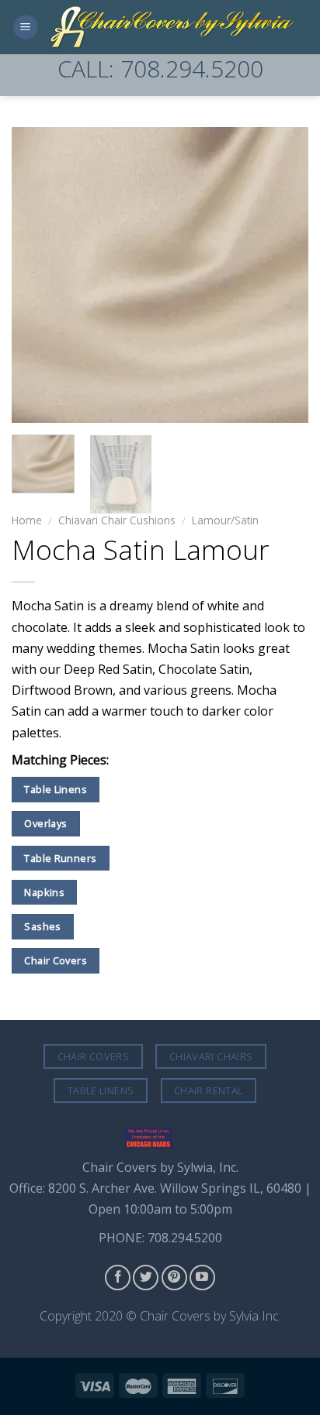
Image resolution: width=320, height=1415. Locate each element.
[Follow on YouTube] (202, 1277)
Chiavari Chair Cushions (117, 520)
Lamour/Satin (225, 520)
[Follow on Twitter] (145, 1277)
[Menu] (25, 27)
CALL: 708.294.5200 (160, 68)
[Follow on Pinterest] (174, 1277)
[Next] (283, 275)
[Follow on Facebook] (117, 1277)
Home (27, 520)
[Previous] (37, 275)
